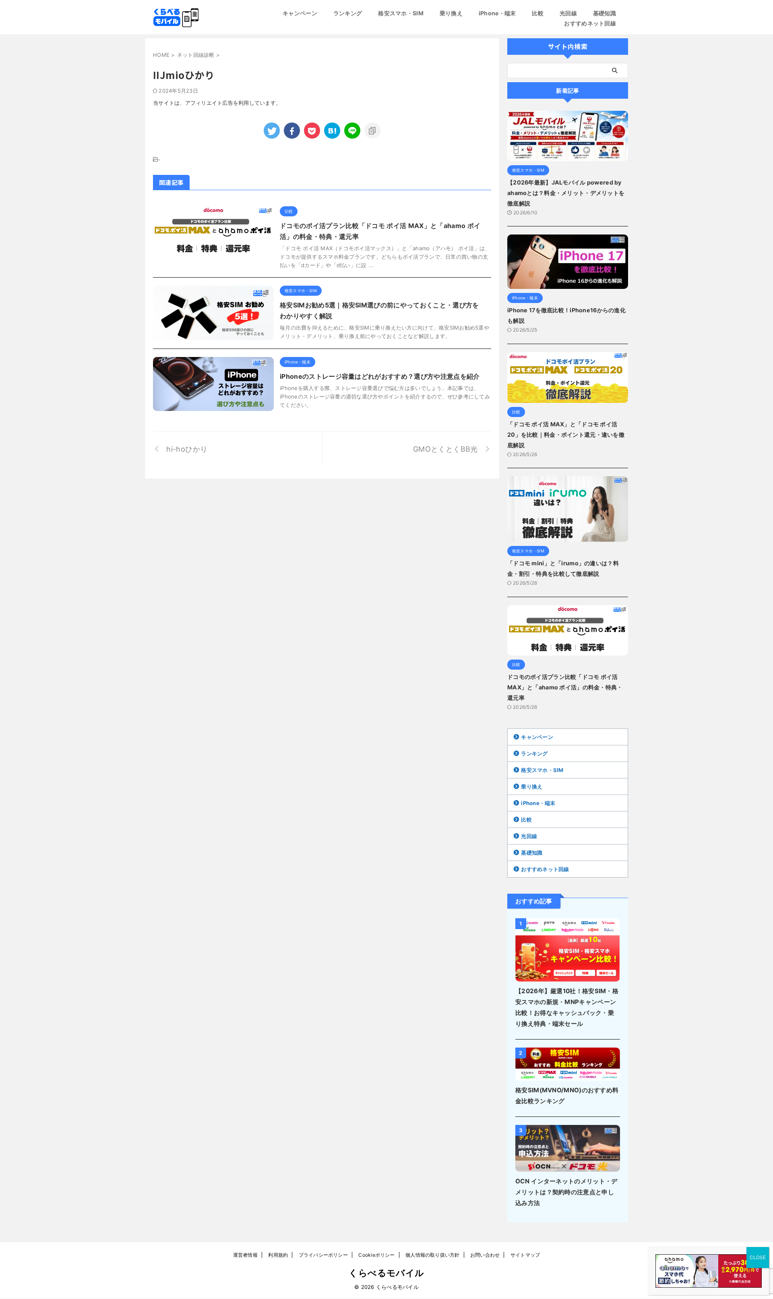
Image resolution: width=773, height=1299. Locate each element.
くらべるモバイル (386, 1273)
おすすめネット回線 (590, 23)
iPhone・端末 (497, 13)
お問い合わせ (485, 1255)
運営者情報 (245, 1255)
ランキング (347, 13)
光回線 (568, 13)
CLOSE (758, 1257)
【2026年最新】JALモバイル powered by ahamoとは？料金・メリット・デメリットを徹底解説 (565, 193)
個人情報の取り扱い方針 (432, 1255)
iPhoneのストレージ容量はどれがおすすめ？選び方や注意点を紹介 (380, 376)
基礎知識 (604, 13)
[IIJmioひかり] (332, 130)
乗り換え (451, 13)
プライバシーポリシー (323, 1255)
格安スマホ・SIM (401, 13)
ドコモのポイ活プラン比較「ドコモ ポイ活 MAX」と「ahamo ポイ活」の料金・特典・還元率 (565, 687)
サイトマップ (525, 1255)
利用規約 (278, 1255)
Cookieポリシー (376, 1255)
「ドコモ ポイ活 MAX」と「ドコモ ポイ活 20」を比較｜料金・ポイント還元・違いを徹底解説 (565, 434)
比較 (538, 13)
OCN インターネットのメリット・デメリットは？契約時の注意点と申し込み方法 (566, 1192)
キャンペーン (300, 13)
